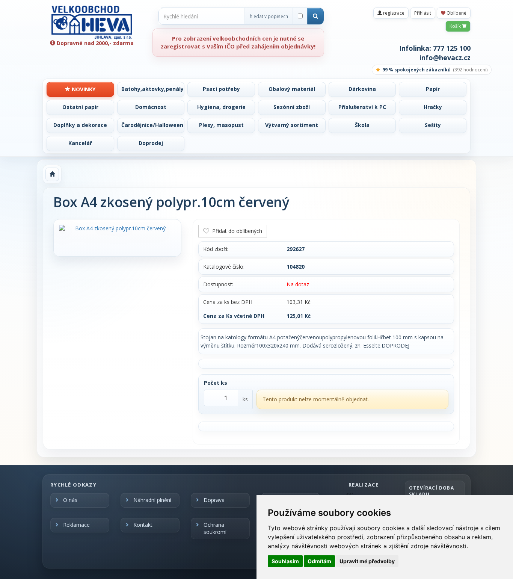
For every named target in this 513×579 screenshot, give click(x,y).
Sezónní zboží (291, 106)
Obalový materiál (292, 88)
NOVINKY (82, 89)
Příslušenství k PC (362, 106)
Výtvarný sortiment (291, 124)
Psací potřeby (221, 88)
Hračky (433, 106)
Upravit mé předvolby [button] (367, 561)
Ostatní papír (80, 106)
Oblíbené (455, 13)
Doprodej (151, 143)
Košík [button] (456, 26)
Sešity (433, 124)
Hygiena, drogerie (221, 106)
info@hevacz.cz (445, 57)
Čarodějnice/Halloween (152, 124)
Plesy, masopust (221, 124)
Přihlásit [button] (422, 13)
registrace (393, 13)
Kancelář (80, 143)
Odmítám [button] (319, 561)
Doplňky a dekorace (80, 124)
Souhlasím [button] (285, 561)
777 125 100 (452, 48)
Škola (362, 124)
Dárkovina (362, 88)
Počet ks (215, 382)
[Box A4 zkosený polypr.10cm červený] (117, 228)
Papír (433, 88)
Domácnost (150, 106)
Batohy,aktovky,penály (152, 88)
